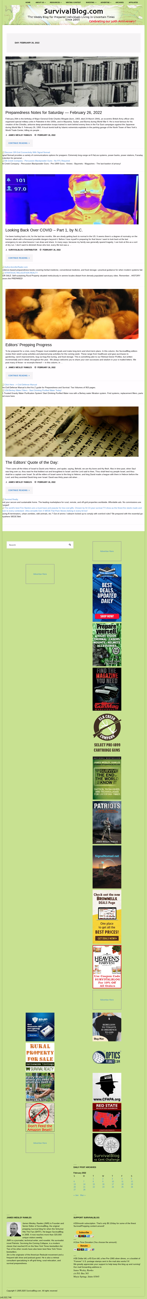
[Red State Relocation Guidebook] (107, 1117)
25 (122, 1187)
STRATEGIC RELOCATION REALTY (20, 273)
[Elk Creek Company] (107, 733)
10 (113, 1181)
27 (75, 1190)
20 (75, 1187)
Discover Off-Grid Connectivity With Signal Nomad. (26, 152)
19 (132, 1184)
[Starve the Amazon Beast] (40, 1117)
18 (122, 1184)
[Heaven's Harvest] (107, 966)
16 (103, 1184)
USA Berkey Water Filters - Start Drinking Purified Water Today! (32, 390)
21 (84, 1187)
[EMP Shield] (40, 1027)
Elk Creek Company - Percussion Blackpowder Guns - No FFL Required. (36, 161)
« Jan (76, 1195)
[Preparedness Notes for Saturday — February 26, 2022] (72, 81)
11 (122, 1181)
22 (94, 1187)
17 (113, 1184)
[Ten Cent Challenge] (107, 1147)
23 (103, 1187)
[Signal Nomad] (107, 866)
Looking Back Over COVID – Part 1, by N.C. (44, 230)
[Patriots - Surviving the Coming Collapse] (107, 822)
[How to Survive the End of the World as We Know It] (107, 778)
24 (113, 1187)
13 (75, 1184)
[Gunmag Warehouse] (107, 689)
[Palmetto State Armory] (107, 593)
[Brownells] (107, 917)
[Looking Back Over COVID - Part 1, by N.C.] (72, 199)
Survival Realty (10, 499)
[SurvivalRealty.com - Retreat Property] (40, 1057)
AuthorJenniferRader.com (15, 267)
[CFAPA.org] (107, 1087)
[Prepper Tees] (107, 1027)
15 (94, 1184)
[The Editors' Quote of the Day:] (72, 432)
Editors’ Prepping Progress (28, 345)
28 (84, 1190)
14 (84, 1184)
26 (132, 1187)
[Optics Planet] (107, 1057)
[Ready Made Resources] (107, 644)
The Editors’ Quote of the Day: (31, 462)
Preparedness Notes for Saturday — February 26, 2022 (53, 112)
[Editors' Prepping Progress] (72, 314)
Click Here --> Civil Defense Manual (19, 384)
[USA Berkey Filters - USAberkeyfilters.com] (40, 1087)
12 (132, 1181)
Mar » (83, 1195)
